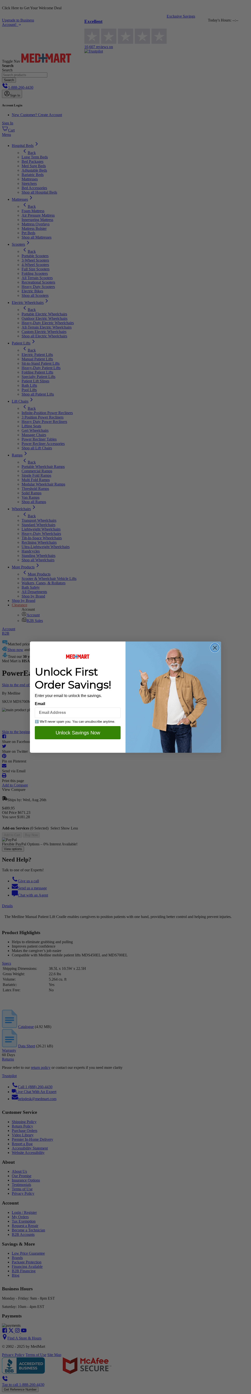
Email (40, 704)
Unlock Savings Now (78, 732)
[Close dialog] (215, 647)
